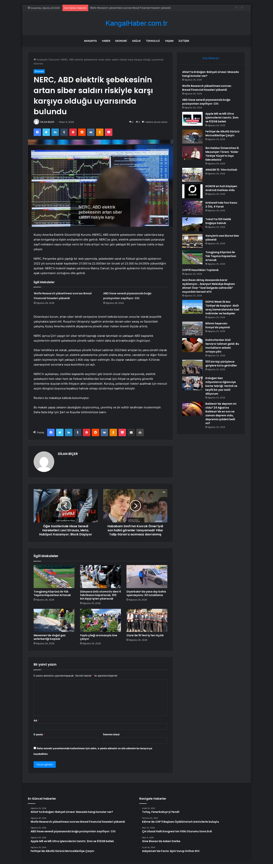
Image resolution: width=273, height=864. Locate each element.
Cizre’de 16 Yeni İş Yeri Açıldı (145, 635)
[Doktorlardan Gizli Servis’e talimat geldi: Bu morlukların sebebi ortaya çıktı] (192, 345)
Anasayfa (90, 40)
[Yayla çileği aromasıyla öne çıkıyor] (100, 620)
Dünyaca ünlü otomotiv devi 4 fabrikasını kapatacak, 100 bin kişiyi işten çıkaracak (100, 595)
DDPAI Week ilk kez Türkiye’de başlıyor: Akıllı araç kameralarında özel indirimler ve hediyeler (222, 307)
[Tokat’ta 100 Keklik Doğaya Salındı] (192, 224)
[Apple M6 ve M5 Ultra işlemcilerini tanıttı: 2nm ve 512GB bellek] (192, 119)
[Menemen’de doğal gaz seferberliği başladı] (54, 620)
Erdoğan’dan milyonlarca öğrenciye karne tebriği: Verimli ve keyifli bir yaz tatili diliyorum (221, 386)
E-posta (39, 734)
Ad (36, 720)
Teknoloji (153, 40)
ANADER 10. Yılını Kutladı (221, 170)
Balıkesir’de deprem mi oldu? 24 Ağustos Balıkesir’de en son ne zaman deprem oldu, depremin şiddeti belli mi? (220, 413)
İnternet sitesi (111, 734)
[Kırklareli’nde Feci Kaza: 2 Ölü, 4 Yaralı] (192, 208)
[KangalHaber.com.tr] (136, 23)
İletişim (184, 40)
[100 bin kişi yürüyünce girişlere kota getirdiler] (192, 367)
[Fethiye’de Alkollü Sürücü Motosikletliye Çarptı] (192, 137)
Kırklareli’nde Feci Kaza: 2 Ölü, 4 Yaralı (221, 204)
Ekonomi (121, 40)
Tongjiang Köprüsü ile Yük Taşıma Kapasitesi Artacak (52, 593)
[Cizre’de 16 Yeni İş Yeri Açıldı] (146, 620)
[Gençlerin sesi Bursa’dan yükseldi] (192, 241)
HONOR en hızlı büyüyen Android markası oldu (221, 188)
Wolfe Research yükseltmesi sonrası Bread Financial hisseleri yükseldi (206, 88)
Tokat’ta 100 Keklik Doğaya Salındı (218, 221)
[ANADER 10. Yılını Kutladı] (192, 175)
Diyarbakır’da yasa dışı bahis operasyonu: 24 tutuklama (146, 593)
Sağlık (136, 40)
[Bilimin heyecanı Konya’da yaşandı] (192, 328)
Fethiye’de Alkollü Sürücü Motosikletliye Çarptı (222, 133)
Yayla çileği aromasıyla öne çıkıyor (98, 637)
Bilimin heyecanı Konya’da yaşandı (217, 325)
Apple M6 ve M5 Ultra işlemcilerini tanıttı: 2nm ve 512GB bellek (221, 117)
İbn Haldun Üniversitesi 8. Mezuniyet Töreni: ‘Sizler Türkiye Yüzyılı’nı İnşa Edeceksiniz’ (222, 154)
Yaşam (169, 40)
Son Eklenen (211, 58)
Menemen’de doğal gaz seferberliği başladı (50, 637)
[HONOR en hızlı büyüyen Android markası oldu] (192, 191)
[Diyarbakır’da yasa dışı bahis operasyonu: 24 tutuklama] (146, 576)
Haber (106, 40)
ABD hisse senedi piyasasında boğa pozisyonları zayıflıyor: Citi (126, 7)
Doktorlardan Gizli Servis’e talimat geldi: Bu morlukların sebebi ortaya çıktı (222, 345)
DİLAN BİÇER (47, 122)
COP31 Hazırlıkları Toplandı (200, 270)
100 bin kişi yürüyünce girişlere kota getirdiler (221, 363)
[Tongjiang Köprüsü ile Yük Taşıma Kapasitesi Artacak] (54, 576)
